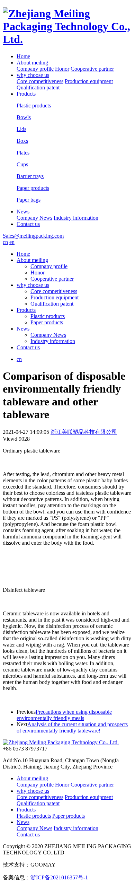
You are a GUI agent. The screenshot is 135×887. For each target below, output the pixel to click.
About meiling (32, 62)
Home (23, 56)
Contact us (28, 224)
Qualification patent (38, 87)
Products (26, 94)
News (23, 211)
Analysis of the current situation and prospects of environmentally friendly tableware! (72, 727)
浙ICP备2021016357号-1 (59, 877)
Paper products (46, 322)
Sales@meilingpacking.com (33, 236)
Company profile (35, 69)
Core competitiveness (40, 81)
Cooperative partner (92, 69)
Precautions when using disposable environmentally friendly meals (64, 715)
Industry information (76, 218)
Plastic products (47, 316)
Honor (62, 69)
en (12, 242)
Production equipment (89, 81)
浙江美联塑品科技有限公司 (84, 432)
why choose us (33, 75)
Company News (34, 218)
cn (5, 242)
